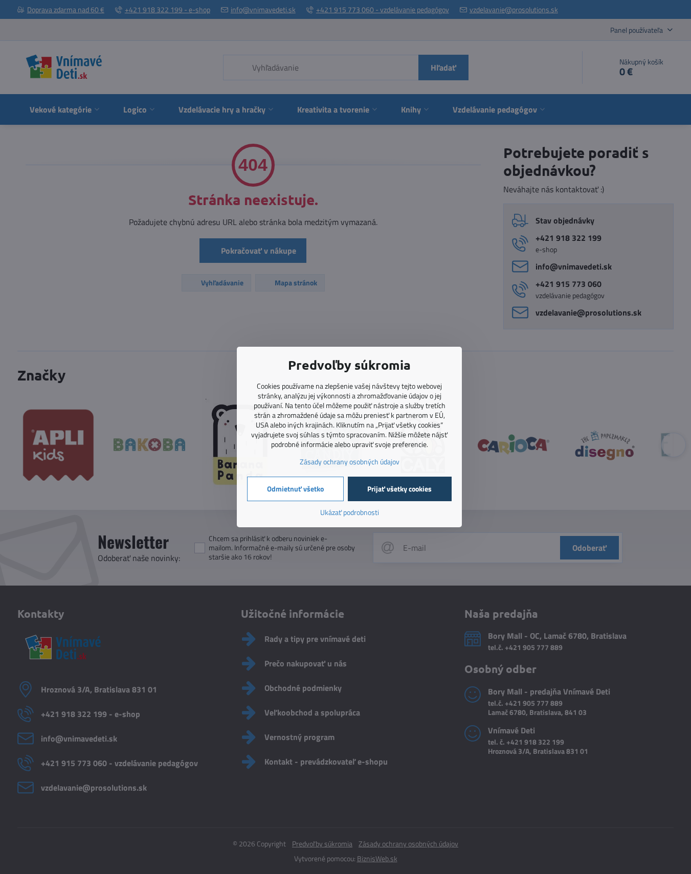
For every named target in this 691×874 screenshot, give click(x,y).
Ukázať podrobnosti (349, 512)
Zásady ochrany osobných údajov (349, 461)
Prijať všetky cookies (399, 488)
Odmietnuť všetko (295, 488)
